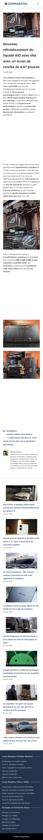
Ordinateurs (11, 431)
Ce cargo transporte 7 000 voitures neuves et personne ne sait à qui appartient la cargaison (18, 575)
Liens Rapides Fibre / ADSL (15, 782)
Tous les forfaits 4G (9, 774)
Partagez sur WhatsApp (11, 819)
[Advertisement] (21, 140)
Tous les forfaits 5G (9, 771)
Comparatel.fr (24, 836)
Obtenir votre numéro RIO (12, 777)
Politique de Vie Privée (10, 825)
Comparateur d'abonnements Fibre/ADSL (17, 787)
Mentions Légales (8, 822)
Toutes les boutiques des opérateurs (16, 803)
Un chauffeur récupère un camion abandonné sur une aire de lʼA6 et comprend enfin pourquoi (18, 707)
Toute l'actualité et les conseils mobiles (17, 768)
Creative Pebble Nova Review (19, 434)
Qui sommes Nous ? (9, 828)
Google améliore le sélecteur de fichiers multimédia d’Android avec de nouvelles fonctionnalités (21, 673)
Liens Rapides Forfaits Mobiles (17, 756)
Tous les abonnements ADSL (13, 800)
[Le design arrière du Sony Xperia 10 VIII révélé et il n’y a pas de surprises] (21, 601)
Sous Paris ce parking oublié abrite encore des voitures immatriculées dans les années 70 (21, 508)
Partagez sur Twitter (9, 816)
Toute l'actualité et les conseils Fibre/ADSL (18, 793)
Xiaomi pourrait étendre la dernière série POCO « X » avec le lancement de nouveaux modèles (21, 541)
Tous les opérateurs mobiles (12, 764)
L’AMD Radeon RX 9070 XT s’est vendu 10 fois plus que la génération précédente (19, 441)
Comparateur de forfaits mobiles (14, 761)
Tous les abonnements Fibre (13, 796)
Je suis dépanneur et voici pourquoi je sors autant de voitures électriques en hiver (20, 639)
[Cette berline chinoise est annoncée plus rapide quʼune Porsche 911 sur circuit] (21, 732)
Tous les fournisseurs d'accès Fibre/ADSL (18, 790)
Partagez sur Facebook (11, 812)
